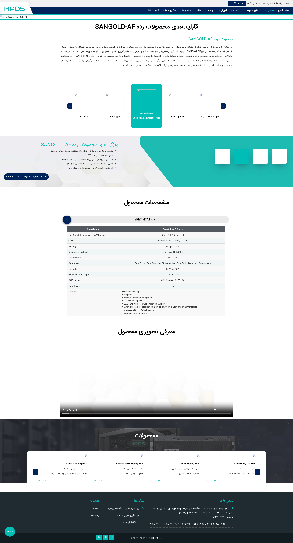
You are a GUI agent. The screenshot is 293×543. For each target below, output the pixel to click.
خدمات (235, 10)
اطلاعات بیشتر (211, 480)
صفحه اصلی (283, 10)
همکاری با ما (170, 10)
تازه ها (10, 532)
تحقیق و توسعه (252, 10)
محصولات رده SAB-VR (76, 464)
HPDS (154, 538)
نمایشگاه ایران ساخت (131, 522)
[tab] (147, 219)
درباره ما (210, 10)
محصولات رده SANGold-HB (129, 464)
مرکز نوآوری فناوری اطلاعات (128, 515)
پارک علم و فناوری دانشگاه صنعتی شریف (123, 508)
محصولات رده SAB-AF (188, 464)
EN (149, 10)
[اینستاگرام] (105, 537)
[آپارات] (111, 537)
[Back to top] (287, 529)
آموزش (223, 10)
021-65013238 (237, 3)
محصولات (269, 10)
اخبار (157, 10)
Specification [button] (145, 219)
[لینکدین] (99, 537)
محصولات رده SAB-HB (244, 464)
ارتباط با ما (186, 10)
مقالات (198, 10)
